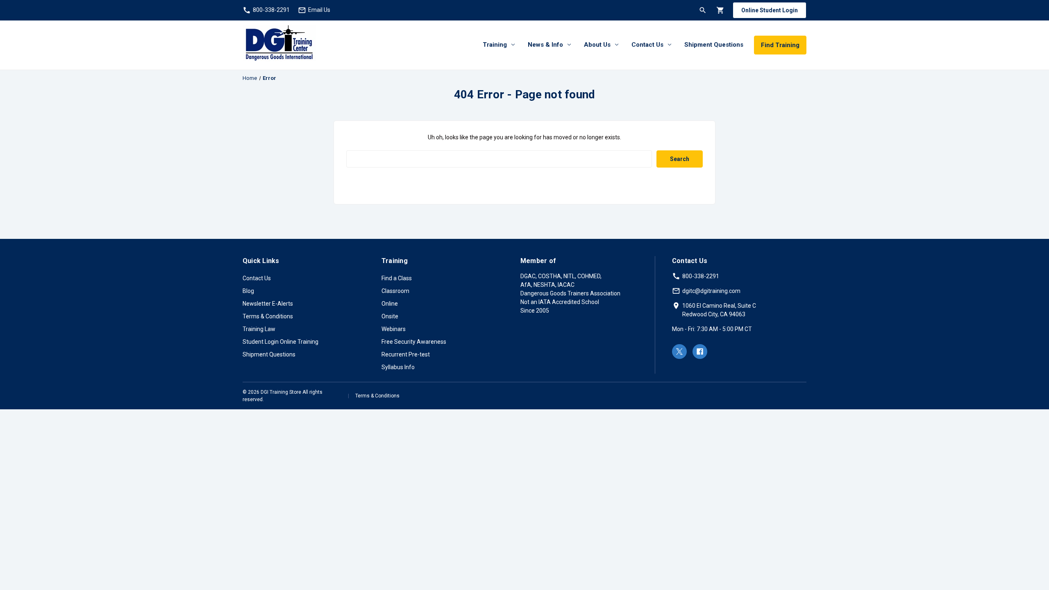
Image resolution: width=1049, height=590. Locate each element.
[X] (679, 351)
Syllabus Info (398, 367)
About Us (597, 44)
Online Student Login (769, 10)
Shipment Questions (713, 44)
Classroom (395, 291)
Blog (248, 291)
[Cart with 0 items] (720, 10)
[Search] (702, 10)
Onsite (389, 316)
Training (495, 44)
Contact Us (647, 44)
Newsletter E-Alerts (268, 303)
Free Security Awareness (413, 341)
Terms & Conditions (268, 316)
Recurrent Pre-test (405, 354)
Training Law (259, 329)
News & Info (545, 44)
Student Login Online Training (280, 341)
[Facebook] (700, 351)
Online (389, 303)
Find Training (780, 45)
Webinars (393, 329)
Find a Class (396, 278)
